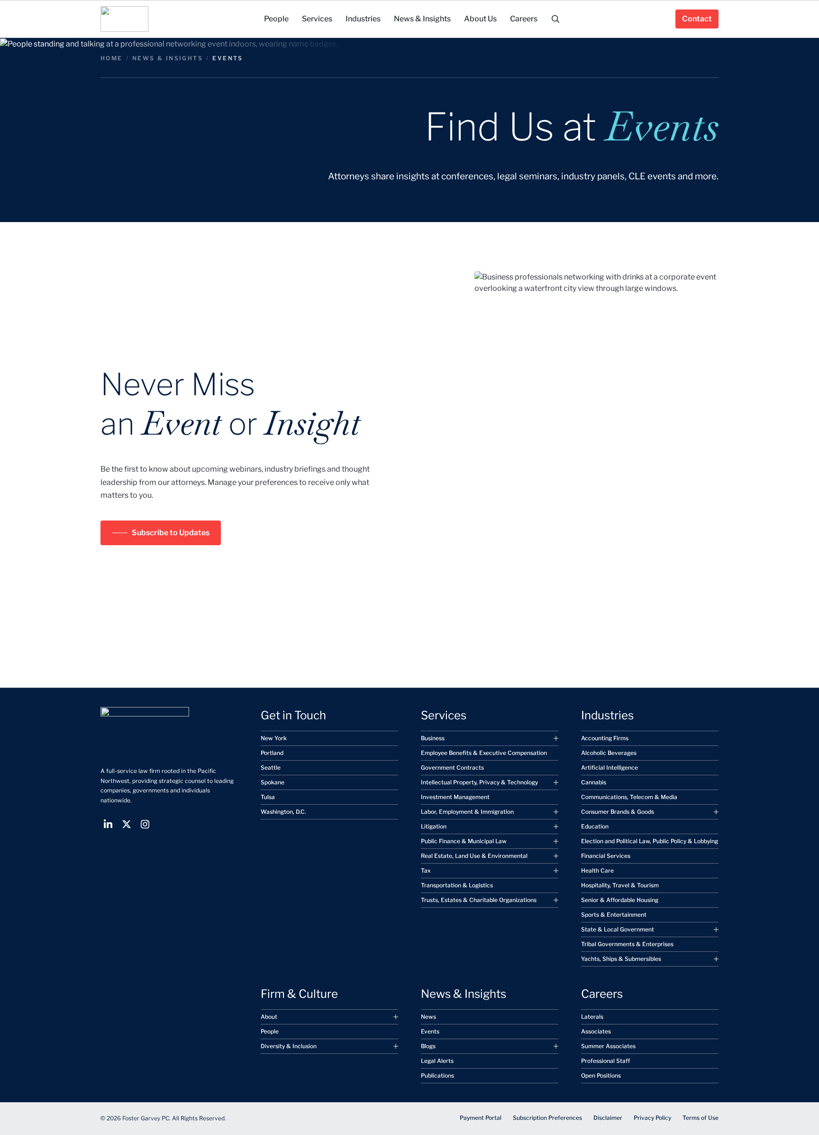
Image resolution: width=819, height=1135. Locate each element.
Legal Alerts (437, 1060)
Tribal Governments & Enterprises (627, 944)
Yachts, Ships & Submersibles (621, 958)
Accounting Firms (604, 738)
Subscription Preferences (547, 1117)
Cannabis (593, 782)
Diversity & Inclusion (289, 1046)
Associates (596, 1031)
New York (274, 738)
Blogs (428, 1046)
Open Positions (601, 1075)
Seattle (271, 767)
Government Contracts (452, 767)
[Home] (124, 19)
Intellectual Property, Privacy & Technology (479, 782)
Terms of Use (700, 1117)
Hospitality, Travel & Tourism (620, 885)
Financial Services (605, 855)
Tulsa (268, 796)
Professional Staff (605, 1060)
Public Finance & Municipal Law (464, 841)
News (428, 1016)
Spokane (272, 782)
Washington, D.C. (283, 811)
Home (111, 58)
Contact (697, 18)
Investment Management (455, 796)
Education (595, 826)
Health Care (597, 870)
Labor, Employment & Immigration (467, 811)
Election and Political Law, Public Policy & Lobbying (649, 841)
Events (430, 1031)
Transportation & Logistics (457, 885)
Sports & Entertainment (613, 914)
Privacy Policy (652, 1117)
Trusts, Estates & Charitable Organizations (479, 899)
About (269, 1016)
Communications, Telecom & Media (629, 796)
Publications (437, 1075)
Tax (426, 870)
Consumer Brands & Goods (617, 811)
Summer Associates (608, 1046)
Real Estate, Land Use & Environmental (474, 855)
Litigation (433, 826)
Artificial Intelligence (609, 767)
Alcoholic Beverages (609, 752)
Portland (272, 752)
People (270, 1031)
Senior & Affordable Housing (619, 899)
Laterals (592, 1016)
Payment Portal (480, 1117)
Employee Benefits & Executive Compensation (484, 752)
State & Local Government (617, 929)
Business (433, 738)
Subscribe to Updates (170, 532)
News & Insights (167, 58)
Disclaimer (607, 1117)
